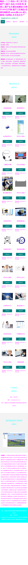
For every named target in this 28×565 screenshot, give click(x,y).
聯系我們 (22, 21)
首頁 (3, 21)
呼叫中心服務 (22, 517)
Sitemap (24, 519)
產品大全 (15, 21)
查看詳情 (7, 113)
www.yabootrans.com (15, 399)
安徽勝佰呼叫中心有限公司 (9, 18)
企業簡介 (8, 21)
